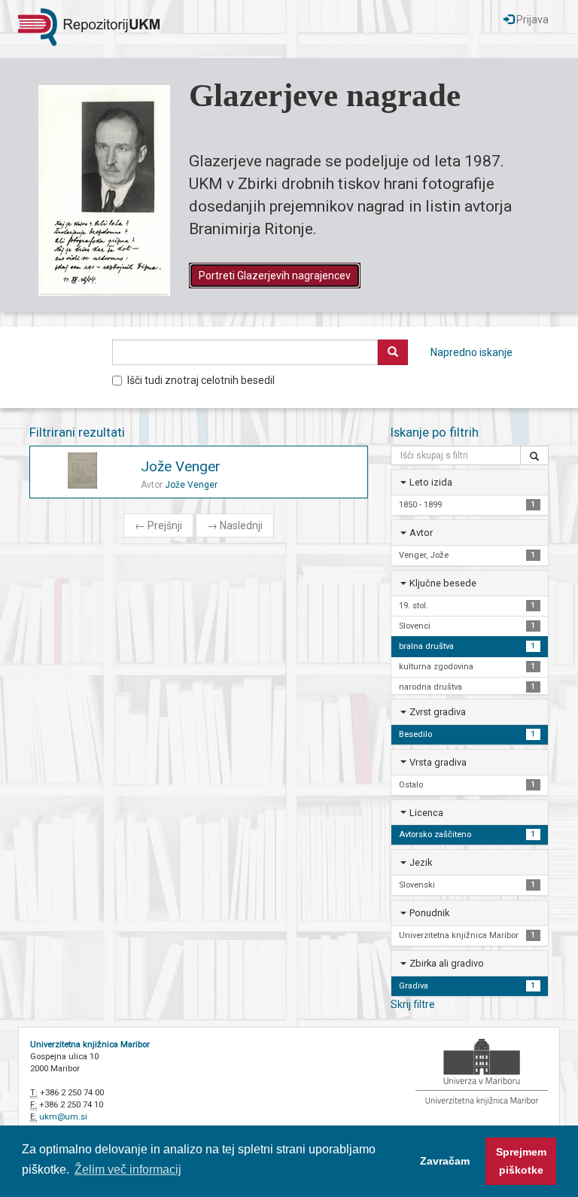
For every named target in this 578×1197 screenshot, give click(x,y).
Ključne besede (442, 583)
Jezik (420, 862)
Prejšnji (158, 525)
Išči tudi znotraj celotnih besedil (201, 380)
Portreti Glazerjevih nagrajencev (275, 276)
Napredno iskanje (471, 352)
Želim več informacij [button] (128, 1169)
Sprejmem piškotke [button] (521, 1161)
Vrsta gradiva (438, 762)
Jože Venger (181, 466)
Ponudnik (429, 912)
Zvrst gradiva (437, 711)
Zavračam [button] (445, 1161)
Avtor (421, 532)
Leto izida (430, 482)
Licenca (426, 812)
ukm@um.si (63, 1117)
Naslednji (235, 525)
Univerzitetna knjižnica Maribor (90, 1044)
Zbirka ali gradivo (446, 963)
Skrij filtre (413, 1004)
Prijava (531, 20)
